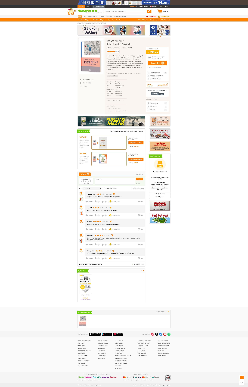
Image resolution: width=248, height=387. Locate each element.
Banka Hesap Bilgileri (163, 345)
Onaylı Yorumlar (82, 348)
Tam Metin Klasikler (120, 348)
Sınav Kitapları (155, 20)
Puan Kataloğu (165, 16)
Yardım (166, 6)
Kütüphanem (141, 348)
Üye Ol (88, 6)
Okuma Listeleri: (150, 99)
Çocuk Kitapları (143, 20)
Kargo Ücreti (161, 350)
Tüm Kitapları (159, 197)
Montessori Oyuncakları (121, 360)
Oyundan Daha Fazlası (121, 358)
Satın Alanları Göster (110, 188)
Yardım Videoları (162, 355)
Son (143, 264)
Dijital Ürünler (101, 358)
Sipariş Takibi (143, 6)
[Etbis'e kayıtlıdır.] (167, 377)
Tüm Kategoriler (121, 16)
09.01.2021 (107, 235)
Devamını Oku (112, 76)
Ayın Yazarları (101, 350)
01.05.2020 (108, 251)
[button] (157, 36)
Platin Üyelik (81, 343)
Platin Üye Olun (100, 6)
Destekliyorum (81, 353)
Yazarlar (118, 20)
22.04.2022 (105, 208)
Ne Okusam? (166, 20)
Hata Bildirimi (139, 174)
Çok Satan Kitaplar (84, 20)
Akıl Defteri (118, 365)
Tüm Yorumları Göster (137, 188)
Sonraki (138, 264)
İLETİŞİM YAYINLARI (127, 47)
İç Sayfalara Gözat (88, 79)
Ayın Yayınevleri (102, 353)
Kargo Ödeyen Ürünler (83, 360)
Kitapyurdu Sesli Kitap (143, 343)
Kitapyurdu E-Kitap (143, 345)
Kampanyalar (152, 16)
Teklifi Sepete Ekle (136, 143)
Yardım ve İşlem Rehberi (164, 343)
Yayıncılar (111, 20)
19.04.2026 (109, 194)
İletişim (135, 385)
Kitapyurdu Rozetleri (83, 355)
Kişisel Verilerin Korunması (154, 385)
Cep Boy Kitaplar (119, 350)
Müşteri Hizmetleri (162, 348)
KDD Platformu (142, 353)
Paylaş (85, 86)
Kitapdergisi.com (142, 355)
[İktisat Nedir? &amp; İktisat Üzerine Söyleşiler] (82, 321)
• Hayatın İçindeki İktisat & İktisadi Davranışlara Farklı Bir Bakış (160, 185)
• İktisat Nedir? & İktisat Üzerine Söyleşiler (160, 188)
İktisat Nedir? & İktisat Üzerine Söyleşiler (95, 23)
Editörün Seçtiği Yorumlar (84, 350)
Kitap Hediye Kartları (83, 365)
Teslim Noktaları (82, 358)
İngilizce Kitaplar (119, 353)
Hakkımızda (142, 385)
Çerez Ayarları (166, 385)
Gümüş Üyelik (81, 345)
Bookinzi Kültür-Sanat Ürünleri (123, 355)
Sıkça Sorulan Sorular (163, 353)
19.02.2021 (105, 221)
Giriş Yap (81, 6)
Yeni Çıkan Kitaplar (99, 20)
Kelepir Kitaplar (102, 355)
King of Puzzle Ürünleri (121, 363)
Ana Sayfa (80, 23)
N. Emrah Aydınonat (113, 47)
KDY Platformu (142, 350)
